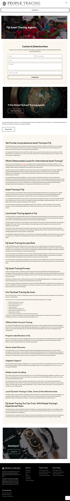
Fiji (53, 153)
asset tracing (23, 164)
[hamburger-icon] (66, 3)
